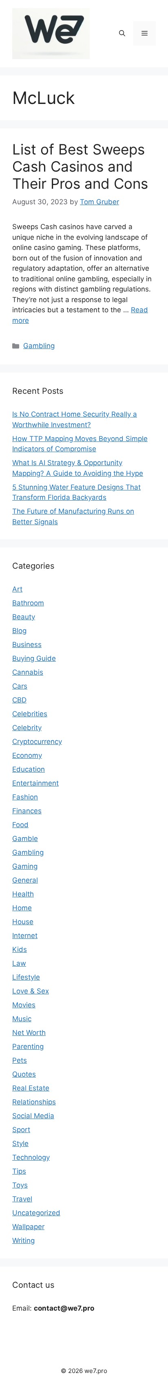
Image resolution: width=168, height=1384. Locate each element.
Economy (27, 755)
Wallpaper (28, 1227)
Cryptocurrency (37, 741)
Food (20, 825)
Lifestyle (26, 977)
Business (27, 644)
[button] (122, 33)
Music (21, 1019)
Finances (27, 811)
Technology (31, 1157)
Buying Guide (34, 658)
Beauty (23, 617)
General (25, 880)
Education (28, 769)
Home (22, 908)
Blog (19, 631)
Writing (23, 1240)
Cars (19, 686)
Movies (23, 1005)
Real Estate (30, 1088)
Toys (20, 1185)
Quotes (24, 1074)
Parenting (28, 1046)
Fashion (25, 797)
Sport (21, 1130)
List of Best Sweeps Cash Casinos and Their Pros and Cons (80, 166)
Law (19, 963)
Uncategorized (36, 1213)
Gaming (25, 866)
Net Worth (29, 1033)
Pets (19, 1060)
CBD (19, 700)
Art (17, 589)
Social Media (33, 1116)
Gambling (39, 346)
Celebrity (27, 728)
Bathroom (28, 603)
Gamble (25, 838)
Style (20, 1143)
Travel (22, 1199)
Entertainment (35, 783)
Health (23, 894)
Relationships (34, 1102)
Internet (25, 935)
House (22, 922)
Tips (19, 1171)
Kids (19, 949)
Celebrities (29, 714)
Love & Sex (30, 991)
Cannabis (27, 672)
